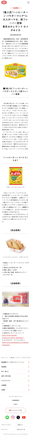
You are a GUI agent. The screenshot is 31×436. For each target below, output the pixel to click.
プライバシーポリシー (6, 424)
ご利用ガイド (20, 424)
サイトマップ (4, 429)
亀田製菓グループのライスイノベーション (12, 362)
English (15, 404)
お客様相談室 (15, 400)
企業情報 (3, 385)
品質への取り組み (6, 376)
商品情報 (3, 366)
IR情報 (3, 389)
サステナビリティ (6, 380)
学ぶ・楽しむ (5, 371)
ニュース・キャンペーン (15, 396)
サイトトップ (4, 357)
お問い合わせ (20, 429)
